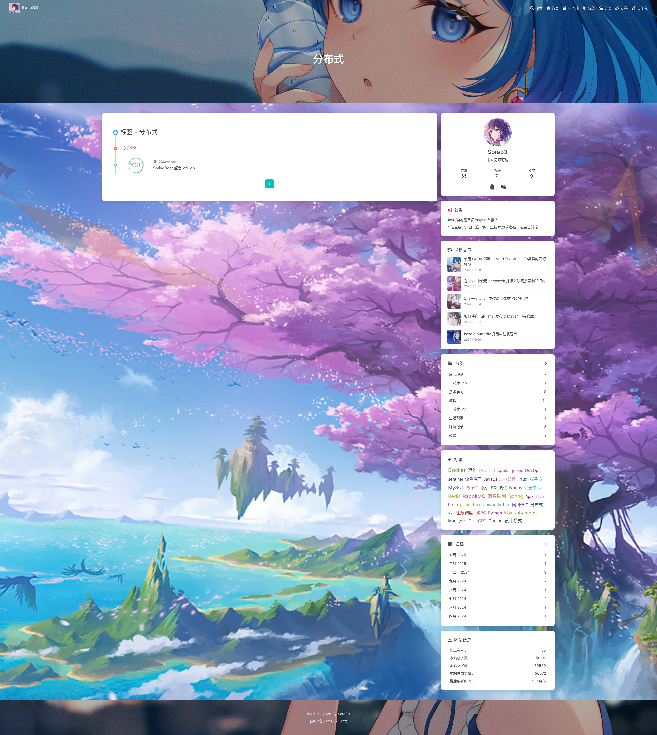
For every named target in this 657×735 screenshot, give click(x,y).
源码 (462, 520)
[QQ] (492, 187)
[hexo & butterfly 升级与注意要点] (454, 337)
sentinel (455, 479)
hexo (453, 504)
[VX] (503, 187)
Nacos (515, 487)
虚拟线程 (507, 479)
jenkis (517, 470)
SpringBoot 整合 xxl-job (174, 168)
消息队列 (497, 496)
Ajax (529, 496)
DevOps (532, 470)
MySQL (456, 487)
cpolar (504, 470)
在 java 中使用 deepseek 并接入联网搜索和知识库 (505, 280)
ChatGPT (477, 520)
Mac (452, 520)
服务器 (536, 479)
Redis (454, 496)
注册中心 (532, 487)
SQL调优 (499, 487)
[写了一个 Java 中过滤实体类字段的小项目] (454, 301)
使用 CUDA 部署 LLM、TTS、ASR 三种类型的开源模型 (505, 261)
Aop (540, 496)
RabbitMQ (474, 496)
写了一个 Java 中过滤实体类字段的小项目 (498, 298)
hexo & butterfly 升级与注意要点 (490, 334)
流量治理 (473, 479)
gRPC (480, 512)
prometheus (472, 504)
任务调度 (464, 512)
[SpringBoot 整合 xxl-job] (136, 165)
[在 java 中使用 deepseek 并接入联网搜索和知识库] (454, 283)
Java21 (490, 479)
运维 (472, 470)
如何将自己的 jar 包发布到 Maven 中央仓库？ (500, 316)
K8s (508, 512)
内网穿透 (487, 470)
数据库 (472, 487)
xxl (451, 512)
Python (495, 512)
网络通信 (520, 504)
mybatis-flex (498, 504)
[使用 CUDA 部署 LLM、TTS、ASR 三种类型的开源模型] (454, 264)
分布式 (536, 504)
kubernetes (526, 512)
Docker (457, 470)
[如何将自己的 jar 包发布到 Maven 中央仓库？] (454, 319)
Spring (515, 496)
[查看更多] (545, 363)
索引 (485, 487)
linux (522, 479)
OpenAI (495, 520)
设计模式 (513, 520)
